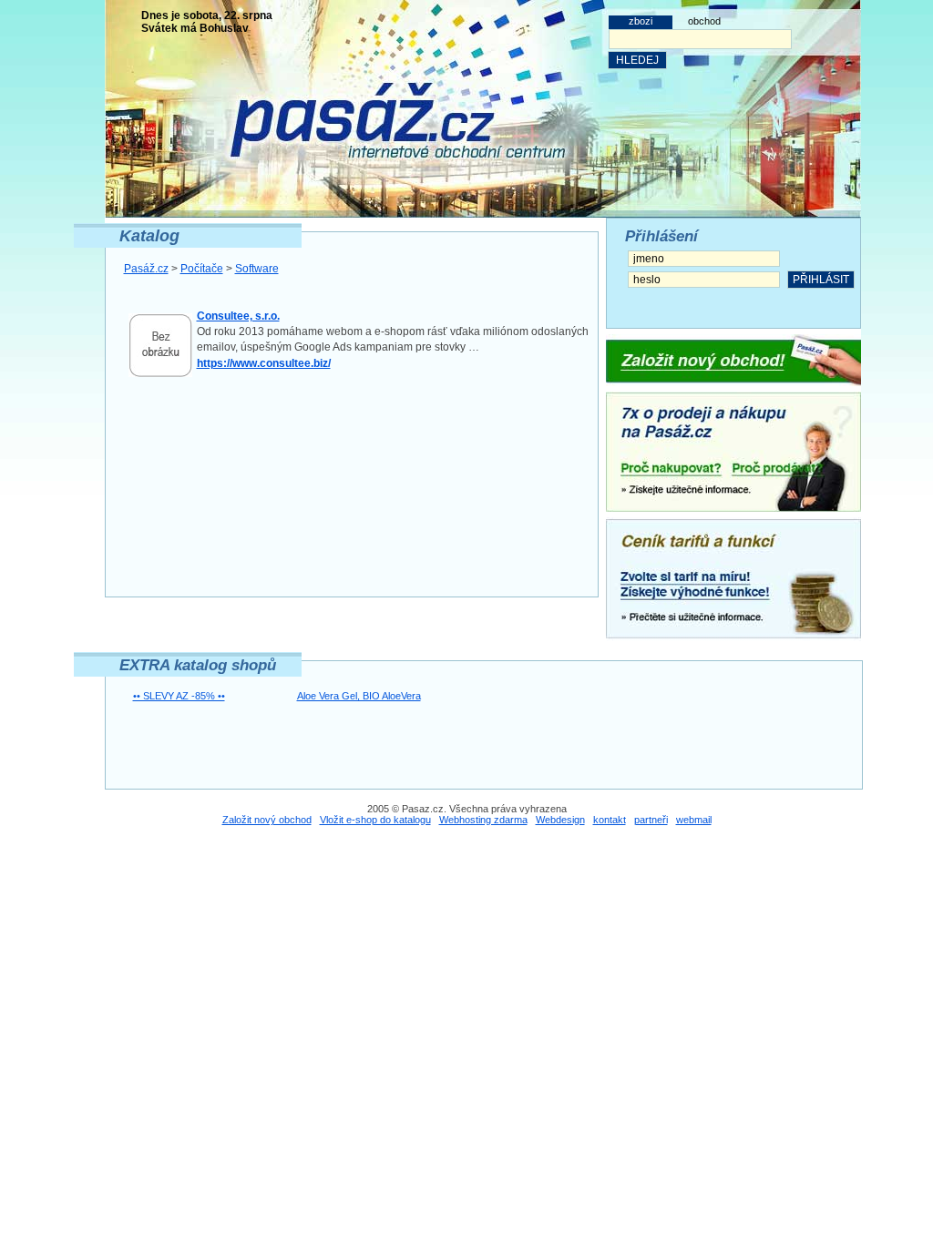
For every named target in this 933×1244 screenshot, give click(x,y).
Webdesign (560, 819)
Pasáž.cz (146, 268)
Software (257, 268)
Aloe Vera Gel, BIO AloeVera (359, 695)
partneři (651, 819)
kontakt (609, 819)
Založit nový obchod (267, 819)
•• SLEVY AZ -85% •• (179, 695)
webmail (694, 819)
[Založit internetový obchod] (733, 360)
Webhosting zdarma (483, 819)
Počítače (201, 268)
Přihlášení (661, 236)
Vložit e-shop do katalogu (375, 819)
